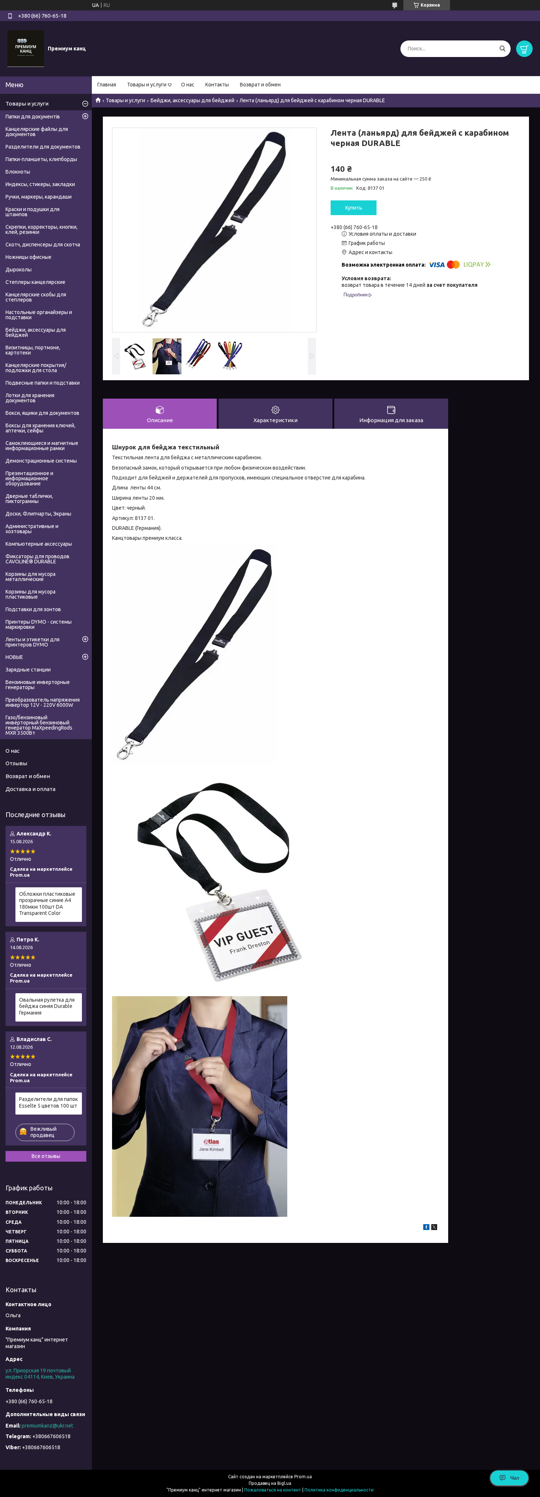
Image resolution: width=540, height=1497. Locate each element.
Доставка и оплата (30, 789)
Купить (353, 208)
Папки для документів (33, 117)
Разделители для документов (43, 147)
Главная (106, 85)
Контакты (217, 85)
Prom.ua (303, 1476)
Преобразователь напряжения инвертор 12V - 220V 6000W (43, 702)
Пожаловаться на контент (272, 1489)
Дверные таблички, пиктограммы (29, 498)
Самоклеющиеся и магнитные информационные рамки (42, 445)
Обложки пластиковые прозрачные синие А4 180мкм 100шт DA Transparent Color (47, 903)
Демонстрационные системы (41, 461)
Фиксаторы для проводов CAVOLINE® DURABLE (37, 558)
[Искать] (502, 48)
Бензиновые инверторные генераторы (38, 684)
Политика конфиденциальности (339, 1489)
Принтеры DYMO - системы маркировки (39, 624)
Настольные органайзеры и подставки (39, 314)
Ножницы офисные (28, 257)
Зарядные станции (28, 670)
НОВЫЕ (14, 657)
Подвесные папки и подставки (43, 383)
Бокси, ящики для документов (42, 413)
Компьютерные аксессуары (39, 544)
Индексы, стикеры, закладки (40, 184)
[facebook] (426, 1228)
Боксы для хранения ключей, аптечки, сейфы (40, 428)
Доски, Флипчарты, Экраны (38, 514)
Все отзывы (46, 1156)
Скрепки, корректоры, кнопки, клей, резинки (42, 229)
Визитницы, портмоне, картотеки (33, 350)
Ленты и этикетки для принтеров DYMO (33, 642)
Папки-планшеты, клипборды (41, 159)
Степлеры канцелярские (35, 282)
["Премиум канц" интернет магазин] (25, 48)
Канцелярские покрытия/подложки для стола (36, 367)
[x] (434, 1228)
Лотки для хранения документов (30, 397)
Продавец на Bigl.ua (270, 1483)
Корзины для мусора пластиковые (30, 594)
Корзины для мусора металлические (30, 576)
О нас (187, 85)
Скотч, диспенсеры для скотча (43, 244)
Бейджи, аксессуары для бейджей (192, 100)
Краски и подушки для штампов (33, 211)
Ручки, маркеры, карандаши (39, 197)
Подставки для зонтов (33, 609)
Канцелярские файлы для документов (37, 131)
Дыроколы (19, 269)
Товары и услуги (146, 85)
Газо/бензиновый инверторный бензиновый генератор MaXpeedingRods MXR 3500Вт (39, 725)
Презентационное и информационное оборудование (29, 478)
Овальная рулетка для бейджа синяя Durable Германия (47, 1006)
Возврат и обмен (260, 85)
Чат (514, 1478)
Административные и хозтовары (32, 528)
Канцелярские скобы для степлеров (36, 297)
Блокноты (18, 172)
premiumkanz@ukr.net (47, 1426)
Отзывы (16, 763)
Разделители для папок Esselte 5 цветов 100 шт (48, 1102)
